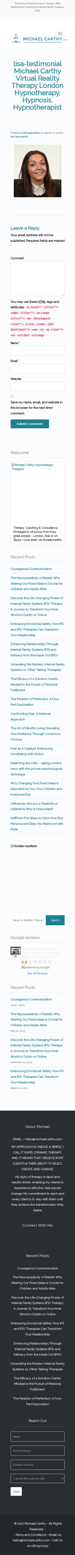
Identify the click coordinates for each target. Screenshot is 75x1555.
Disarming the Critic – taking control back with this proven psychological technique (36, 768)
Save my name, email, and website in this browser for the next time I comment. (36, 407)
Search (55, 920)
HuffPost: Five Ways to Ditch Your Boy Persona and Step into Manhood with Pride (37, 823)
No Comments (19, 136)
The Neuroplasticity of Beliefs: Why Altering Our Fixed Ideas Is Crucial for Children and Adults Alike (37, 583)
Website (16, 379)
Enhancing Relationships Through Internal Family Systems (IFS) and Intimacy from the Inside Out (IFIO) (35, 649)
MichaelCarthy (31, 132)
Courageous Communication (31, 569)
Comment (17, 258)
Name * (15, 343)
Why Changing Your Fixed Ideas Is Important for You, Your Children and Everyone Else (36, 788)
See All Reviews (37, 973)
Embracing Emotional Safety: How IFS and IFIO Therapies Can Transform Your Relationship (37, 629)
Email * (15, 361)
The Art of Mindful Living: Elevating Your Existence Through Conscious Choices (35, 733)
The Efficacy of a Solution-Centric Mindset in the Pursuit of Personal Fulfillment (34, 684)
